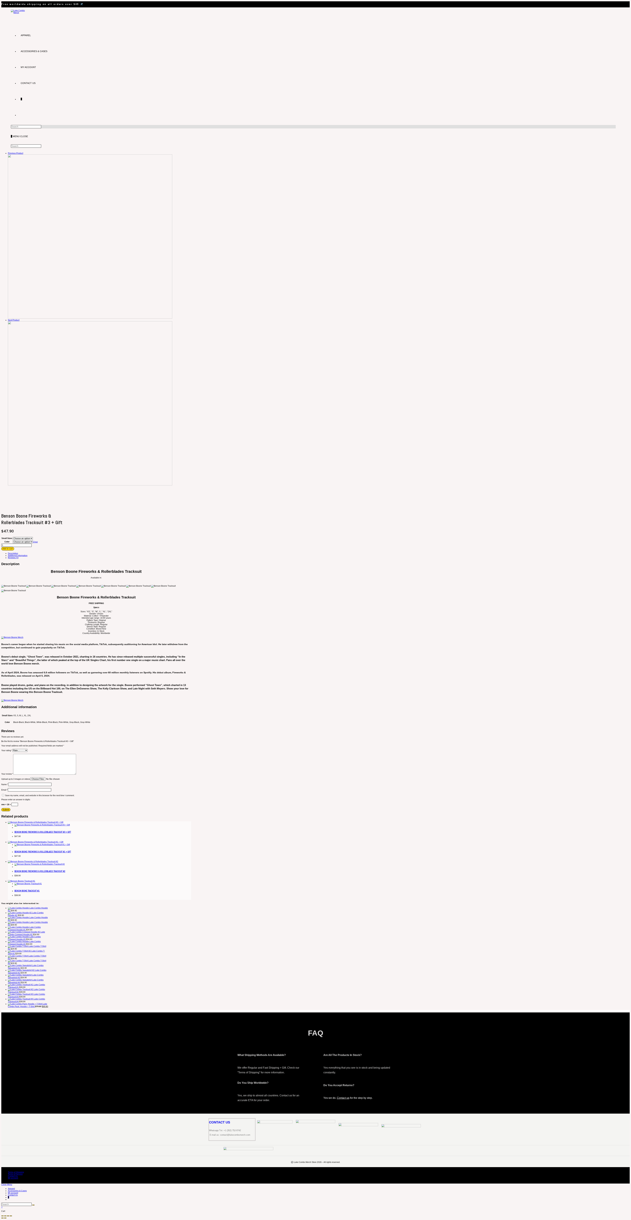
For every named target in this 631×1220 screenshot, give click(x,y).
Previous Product (15, 153)
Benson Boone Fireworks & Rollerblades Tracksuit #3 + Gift (42, 832)
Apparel (11, 1188)
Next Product (13, 320)
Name (4, 784)
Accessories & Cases (17, 1191)
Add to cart (7, 549)
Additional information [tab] (17, 555)
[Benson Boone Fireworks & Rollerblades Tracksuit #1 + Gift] (90, 485)
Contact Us (13, 1176)
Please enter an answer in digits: (15, 799)
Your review (7, 774)
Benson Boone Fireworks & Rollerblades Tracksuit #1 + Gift (42, 851)
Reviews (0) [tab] (13, 558)
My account (13, 1178)
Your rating (6, 750)
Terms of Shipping (16, 1172)
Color (7, 542)
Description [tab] (13, 553)
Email (4, 790)
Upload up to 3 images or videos (15, 779)
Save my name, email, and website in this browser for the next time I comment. (39, 795)
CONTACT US (219, 1122)
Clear (35, 542)
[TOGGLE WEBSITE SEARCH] (20, 115)
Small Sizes (6, 538)
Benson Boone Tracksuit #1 (27, 890)
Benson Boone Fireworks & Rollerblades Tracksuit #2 (39, 871)
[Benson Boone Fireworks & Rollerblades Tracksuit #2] (90, 318)
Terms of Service (15, 1174)
